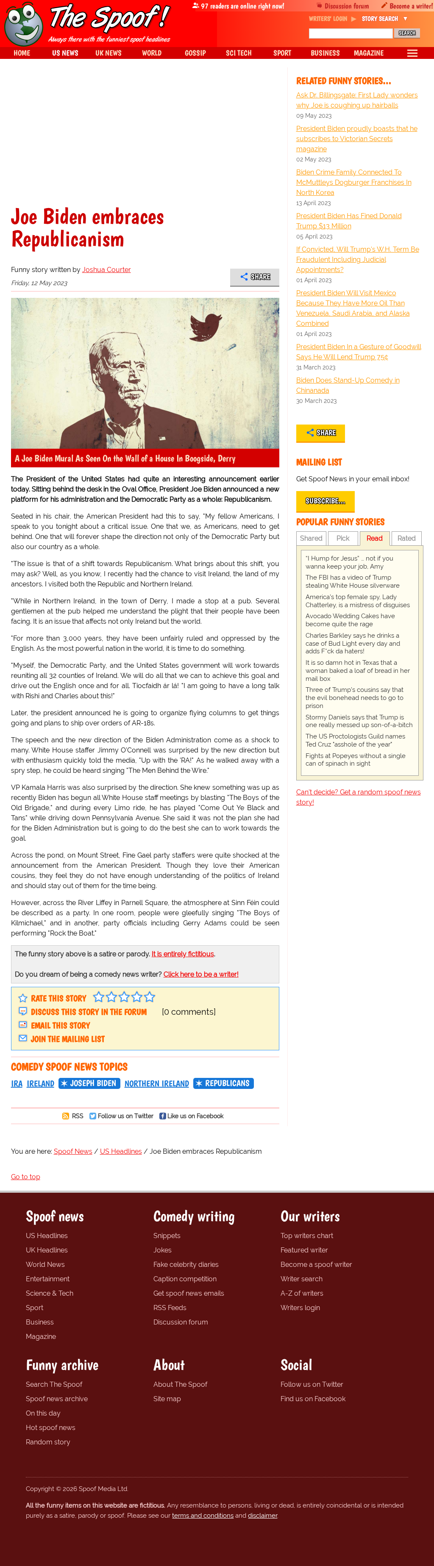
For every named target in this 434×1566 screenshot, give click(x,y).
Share (260, 276)
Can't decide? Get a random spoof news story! (358, 797)
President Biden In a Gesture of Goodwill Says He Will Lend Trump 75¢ (358, 352)
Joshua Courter (106, 270)
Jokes (162, 1250)
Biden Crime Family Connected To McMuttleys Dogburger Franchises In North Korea (354, 182)
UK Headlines (47, 1250)
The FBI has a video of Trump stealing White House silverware (353, 581)
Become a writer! (411, 5)
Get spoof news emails (188, 1293)
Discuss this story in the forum (89, 1012)
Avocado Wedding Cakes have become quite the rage (350, 620)
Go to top (25, 1177)
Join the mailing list (68, 1039)
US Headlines (47, 1236)
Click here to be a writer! (201, 974)
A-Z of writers (302, 1293)
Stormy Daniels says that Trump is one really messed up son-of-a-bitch (359, 721)
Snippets (167, 1236)
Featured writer (304, 1250)
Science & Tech (49, 1293)
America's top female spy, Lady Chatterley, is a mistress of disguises (358, 601)
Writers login (300, 1308)
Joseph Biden (93, 1083)
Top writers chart (307, 1236)
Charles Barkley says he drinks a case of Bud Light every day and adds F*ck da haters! (353, 643)
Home (22, 52)
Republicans (227, 1083)
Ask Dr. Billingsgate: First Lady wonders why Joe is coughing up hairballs (357, 100)
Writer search (302, 1279)
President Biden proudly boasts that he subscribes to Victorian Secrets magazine (356, 139)
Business (40, 1322)
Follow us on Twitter (125, 1115)
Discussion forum (347, 5)
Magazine (41, 1337)
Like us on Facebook (195, 1115)
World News (45, 1265)
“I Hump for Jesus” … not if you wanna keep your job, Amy (349, 562)
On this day (43, 1413)
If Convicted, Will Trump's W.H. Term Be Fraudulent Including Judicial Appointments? (357, 259)
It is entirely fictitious (183, 954)
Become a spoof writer (316, 1265)
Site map (167, 1399)
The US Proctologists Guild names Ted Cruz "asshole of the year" (355, 740)
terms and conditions (203, 1515)
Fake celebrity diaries (186, 1265)
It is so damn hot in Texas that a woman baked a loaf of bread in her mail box (358, 671)
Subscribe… (325, 500)
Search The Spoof (54, 1384)
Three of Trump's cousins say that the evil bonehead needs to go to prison (354, 698)
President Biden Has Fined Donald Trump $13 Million (349, 221)
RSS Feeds (169, 1308)
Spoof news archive (57, 1399)
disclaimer (262, 1515)
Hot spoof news (50, 1428)
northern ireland (157, 1083)
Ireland (40, 1083)
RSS (76, 1115)
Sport (34, 1308)
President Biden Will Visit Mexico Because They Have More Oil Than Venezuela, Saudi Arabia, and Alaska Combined (353, 308)
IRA (16, 1083)
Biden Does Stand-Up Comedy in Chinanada (348, 385)
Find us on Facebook (313, 1399)
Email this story (60, 1025)
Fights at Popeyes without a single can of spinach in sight (356, 760)
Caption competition (185, 1279)
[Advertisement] (145, 141)
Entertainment (48, 1279)
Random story (48, 1442)
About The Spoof (180, 1384)
